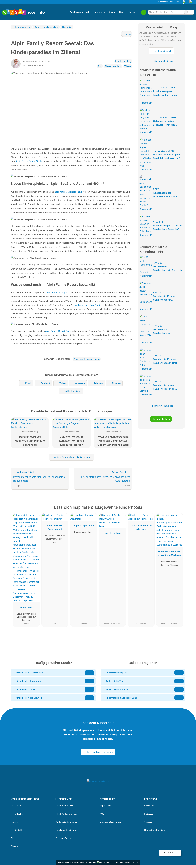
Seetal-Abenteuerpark (58, 292)
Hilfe (177, 2)
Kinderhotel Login (165, 2)
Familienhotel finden (80, 12)
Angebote (100, 12)
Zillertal (127, 66)
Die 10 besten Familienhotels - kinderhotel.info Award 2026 (168, 331)
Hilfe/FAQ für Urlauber (66, 814)
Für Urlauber (17, 814)
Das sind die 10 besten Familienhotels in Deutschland (165, 298)
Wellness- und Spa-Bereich (88, 305)
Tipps (156, 189)
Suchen (191, 12)
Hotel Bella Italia (112, 533)
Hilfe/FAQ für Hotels (65, 805)
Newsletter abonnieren (155, 830)
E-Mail (28, 383)
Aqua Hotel (26, 607)
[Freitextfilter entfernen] (186, 12)
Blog (121, 12)
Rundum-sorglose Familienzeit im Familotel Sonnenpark (166, 93)
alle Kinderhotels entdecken (99, 752)
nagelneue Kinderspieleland (68, 191)
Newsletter (160, 222)
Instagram (149, 814)
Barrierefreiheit (171, 852)
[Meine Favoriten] (143, 12)
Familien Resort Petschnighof (55, 527)
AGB (102, 814)
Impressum (105, 805)
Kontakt (18, 830)
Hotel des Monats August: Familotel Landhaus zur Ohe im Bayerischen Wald (168, 156)
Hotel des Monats (164, 151)
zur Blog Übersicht (162, 51)
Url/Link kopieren (73, 391)
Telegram (98, 383)
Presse (14, 822)
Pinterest (116, 383)
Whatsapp (80, 383)
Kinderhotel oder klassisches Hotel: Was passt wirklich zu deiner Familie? (165, 195)
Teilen (128, 34)
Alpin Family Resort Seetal (29, 161)
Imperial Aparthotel (84, 525)
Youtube (148, 822)
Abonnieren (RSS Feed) (162, 406)
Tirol (100, 66)
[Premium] (179, 508)
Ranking (158, 263)
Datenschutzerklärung (110, 822)
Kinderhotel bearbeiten (66, 822)
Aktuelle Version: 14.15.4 (127, 862)
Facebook (45, 383)
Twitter (62, 383)
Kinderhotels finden (163, 61)
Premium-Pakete (63, 838)
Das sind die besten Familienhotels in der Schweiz (164, 387)
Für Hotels (16, 805)
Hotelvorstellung (123, 61)
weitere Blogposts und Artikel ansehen (73, 457)
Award (112, 12)
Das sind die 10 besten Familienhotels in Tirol (165, 361)
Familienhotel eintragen (66, 830)
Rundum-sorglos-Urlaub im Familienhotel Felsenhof (167, 227)
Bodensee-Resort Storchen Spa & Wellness (169, 553)
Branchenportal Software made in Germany (76, 862)
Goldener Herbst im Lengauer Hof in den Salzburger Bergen (164, 123)
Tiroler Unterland (113, 66)
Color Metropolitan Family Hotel (141, 527)
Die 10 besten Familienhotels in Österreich (168, 268)
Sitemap (15, 846)
